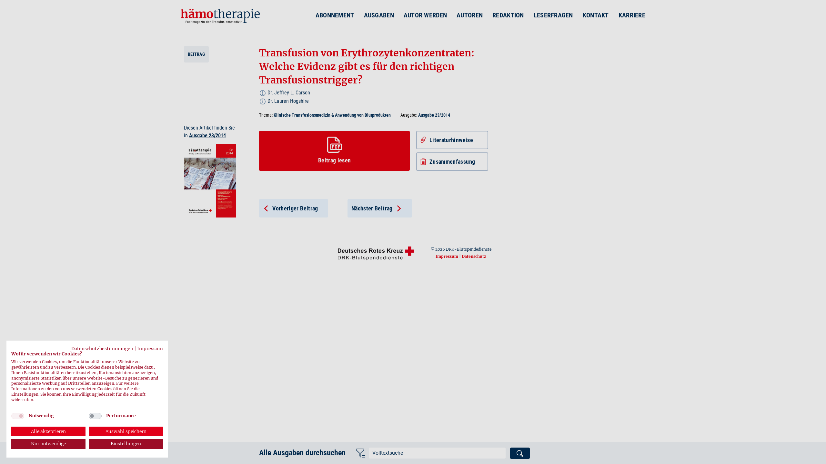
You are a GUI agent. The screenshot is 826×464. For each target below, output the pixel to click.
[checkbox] (17, 416)
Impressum (150, 349)
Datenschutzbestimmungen (102, 349)
